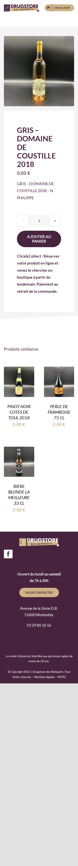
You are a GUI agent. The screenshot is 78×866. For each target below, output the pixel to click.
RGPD (62, 677)
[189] (39, 71)
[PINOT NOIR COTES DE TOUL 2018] (19, 370)
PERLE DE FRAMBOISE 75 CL (59, 412)
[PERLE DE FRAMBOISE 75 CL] (59, 370)
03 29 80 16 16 (39, 625)
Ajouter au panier (39, 238)
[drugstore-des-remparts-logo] (21, 6)
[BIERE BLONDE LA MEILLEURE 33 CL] (19, 450)
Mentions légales (44, 677)
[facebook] (8, 554)
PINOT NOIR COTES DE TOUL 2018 (19, 412)
